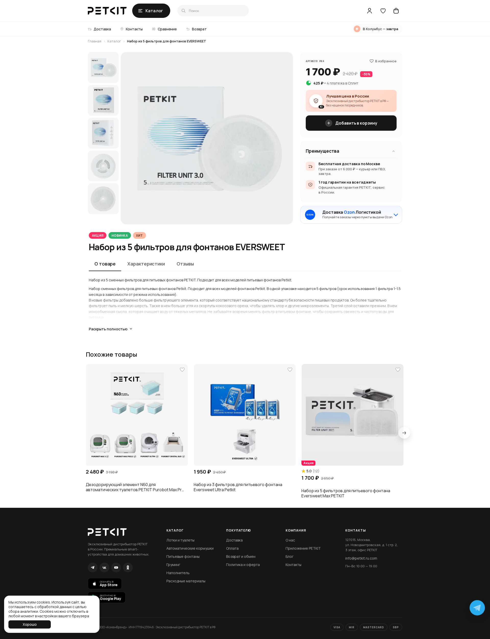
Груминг (173, 564)
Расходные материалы (185, 580)
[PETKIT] (107, 11)
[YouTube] (116, 567)
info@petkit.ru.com (361, 558)
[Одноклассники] (128, 567)
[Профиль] (369, 11)
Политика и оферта (243, 564)
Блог (289, 556)
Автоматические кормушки (190, 548)
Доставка (234, 540)
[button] (137, 415)
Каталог (114, 41)
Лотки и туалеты (180, 540)
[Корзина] (396, 11)
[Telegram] (92, 567)
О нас (290, 540)
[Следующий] (404, 433)
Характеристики (146, 264)
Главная (94, 41)
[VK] (104, 567)
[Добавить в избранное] (182, 369)
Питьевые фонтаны (183, 556)
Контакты (293, 564)
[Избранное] (383, 11)
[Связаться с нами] (477, 606)
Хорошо (30, 624)
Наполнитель (178, 572)
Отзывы (185, 264)
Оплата (232, 548)
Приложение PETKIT (303, 548)
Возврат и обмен (240, 556)
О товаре (105, 264)
